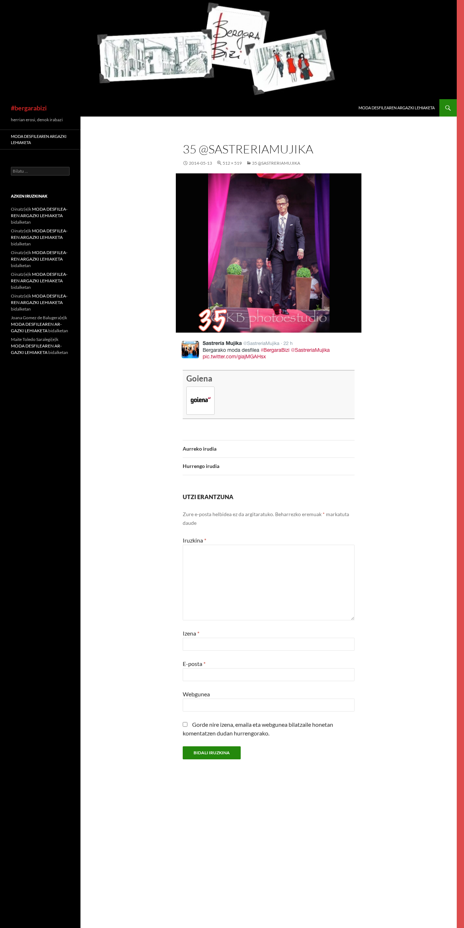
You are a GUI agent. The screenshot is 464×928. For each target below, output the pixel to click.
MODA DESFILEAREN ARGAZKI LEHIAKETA (397, 107)
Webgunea (196, 694)
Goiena (199, 378)
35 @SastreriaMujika (276, 163)
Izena (191, 633)
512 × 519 (232, 163)
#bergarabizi (29, 108)
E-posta (194, 663)
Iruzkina (194, 540)
